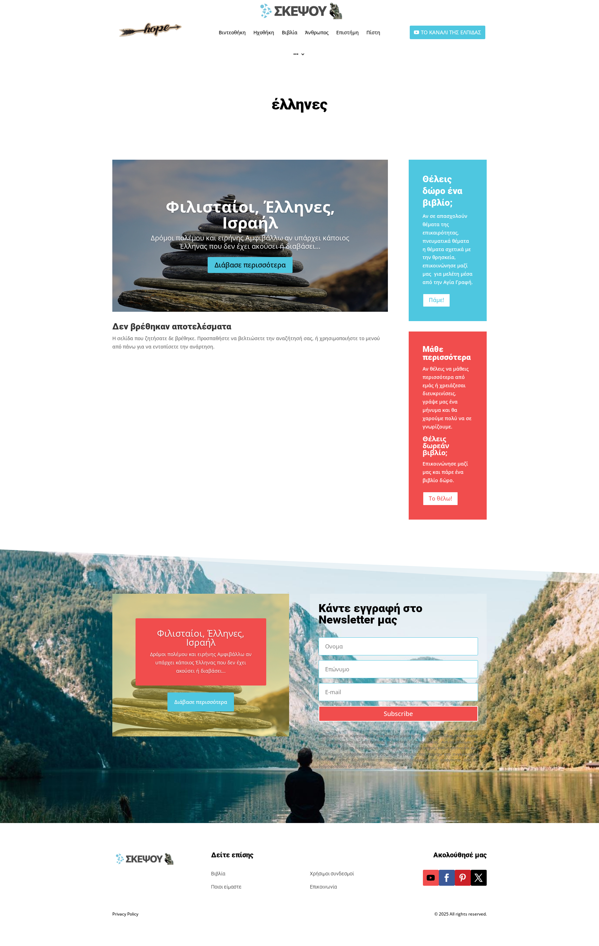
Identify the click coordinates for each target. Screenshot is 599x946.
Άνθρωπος (317, 32)
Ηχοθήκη (263, 32)
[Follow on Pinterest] (463, 878)
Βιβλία (289, 32)
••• (295, 54)
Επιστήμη (347, 32)
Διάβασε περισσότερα (250, 264)
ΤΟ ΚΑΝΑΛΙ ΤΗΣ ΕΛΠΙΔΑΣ (451, 32)
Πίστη (373, 32)
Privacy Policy (125, 914)
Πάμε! (436, 300)
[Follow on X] (479, 878)
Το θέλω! (440, 498)
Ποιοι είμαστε (226, 887)
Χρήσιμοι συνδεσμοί (332, 873)
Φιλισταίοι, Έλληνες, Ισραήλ (250, 214)
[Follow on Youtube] (431, 878)
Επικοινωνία (323, 887)
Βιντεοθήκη (232, 32)
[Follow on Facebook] (447, 878)
